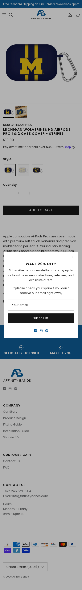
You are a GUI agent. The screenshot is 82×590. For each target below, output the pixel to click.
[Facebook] (35, 330)
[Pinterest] (46, 330)
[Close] (73, 257)
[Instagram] (41, 330)
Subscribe (41, 318)
